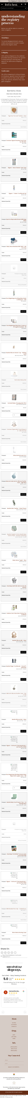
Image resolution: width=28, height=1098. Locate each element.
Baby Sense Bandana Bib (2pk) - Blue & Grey (16, 247)
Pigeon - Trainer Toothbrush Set (17, 193)
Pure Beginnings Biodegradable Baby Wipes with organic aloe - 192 (16, 775)
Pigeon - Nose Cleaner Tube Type (17, 168)
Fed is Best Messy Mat (20, 380)
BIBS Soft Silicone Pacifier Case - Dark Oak (16, 694)
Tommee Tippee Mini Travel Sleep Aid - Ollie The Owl (16, 430)
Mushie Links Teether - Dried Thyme (16, 508)
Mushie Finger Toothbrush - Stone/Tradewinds (16, 667)
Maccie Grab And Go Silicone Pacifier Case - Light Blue (16, 482)
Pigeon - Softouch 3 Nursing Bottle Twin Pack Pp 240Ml (16, 746)
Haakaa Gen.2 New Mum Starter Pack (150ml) (16, 614)
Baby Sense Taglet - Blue (19, 560)
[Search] (25, 8)
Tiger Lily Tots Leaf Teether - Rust (17, 116)
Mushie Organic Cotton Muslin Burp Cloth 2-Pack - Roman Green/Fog (16, 535)
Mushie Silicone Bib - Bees (19, 640)
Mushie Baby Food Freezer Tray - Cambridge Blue (16, 803)
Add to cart (23, 153)
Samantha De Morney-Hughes (14, 991)
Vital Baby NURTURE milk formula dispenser (16, 586)
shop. (14, 1031)
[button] (2, 4)
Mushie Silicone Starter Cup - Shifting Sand (16, 353)
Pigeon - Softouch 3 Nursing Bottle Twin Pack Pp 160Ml (16, 882)
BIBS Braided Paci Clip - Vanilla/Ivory (16, 909)
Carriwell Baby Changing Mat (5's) (17, 403)
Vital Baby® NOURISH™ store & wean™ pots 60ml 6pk (16, 854)
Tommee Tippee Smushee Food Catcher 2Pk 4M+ (16, 141)
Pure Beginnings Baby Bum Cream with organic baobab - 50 (16, 326)
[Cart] (25, 4)
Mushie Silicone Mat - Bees (19, 719)
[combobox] (12, 8)
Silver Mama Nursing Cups (19, 932)
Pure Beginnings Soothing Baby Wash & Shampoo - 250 (16, 299)
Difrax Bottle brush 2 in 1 (19, 455)
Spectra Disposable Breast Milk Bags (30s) (16, 220)
